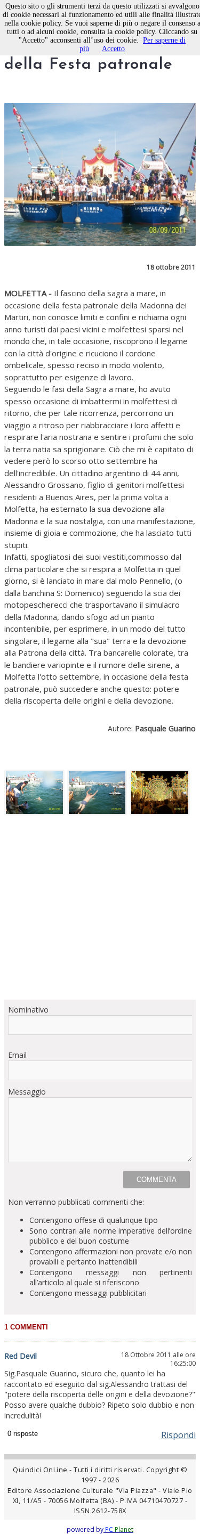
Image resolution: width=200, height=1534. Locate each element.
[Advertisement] (100, 911)
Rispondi (178, 1435)
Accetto (113, 49)
